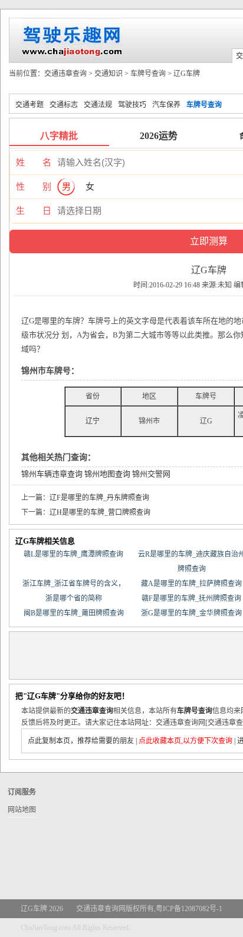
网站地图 (22, 810)
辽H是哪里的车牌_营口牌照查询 (100, 512)
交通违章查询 (65, 73)
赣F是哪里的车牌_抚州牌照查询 (191, 598)
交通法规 (98, 105)
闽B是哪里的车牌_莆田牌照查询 (74, 613)
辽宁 (93, 421)
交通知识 (108, 73)
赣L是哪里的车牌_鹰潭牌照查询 (73, 554)
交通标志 (64, 105)
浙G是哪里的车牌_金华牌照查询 (191, 613)
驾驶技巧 (132, 105)
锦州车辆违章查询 (52, 473)
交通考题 (29, 105)
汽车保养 (166, 105)
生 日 (33, 211)
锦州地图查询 (107, 473)
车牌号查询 (148, 73)
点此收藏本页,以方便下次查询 (185, 741)
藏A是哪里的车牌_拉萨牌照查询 (191, 584)
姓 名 (33, 162)
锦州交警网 (151, 473)
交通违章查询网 (101, 909)
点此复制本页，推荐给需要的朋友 (81, 741)
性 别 (33, 186)
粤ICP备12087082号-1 (189, 909)
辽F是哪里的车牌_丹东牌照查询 (99, 498)
